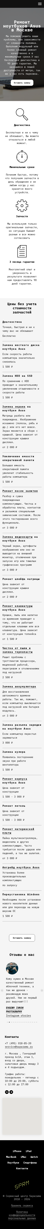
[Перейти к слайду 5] (15, 1022)
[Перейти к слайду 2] (9, 1022)
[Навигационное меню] (40, 4)
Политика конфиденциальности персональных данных (22, 1215)
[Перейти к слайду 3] (11, 1022)
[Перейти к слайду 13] (30, 1022)
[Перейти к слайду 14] (32, 1022)
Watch (34, 1157)
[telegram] (11, 1092)
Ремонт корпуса (14, 778)
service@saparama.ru (19, 1046)
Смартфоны (30, 1162)
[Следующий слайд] (41, 990)
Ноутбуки (13, 1162)
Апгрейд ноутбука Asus (21, 867)
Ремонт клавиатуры (17, 606)
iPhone (17, 1151)
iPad (28, 1151)
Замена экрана (14, 406)
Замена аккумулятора (19, 686)
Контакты (22, 1168)
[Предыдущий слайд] (2, 990)
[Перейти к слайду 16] (36, 1022)
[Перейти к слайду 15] (34, 1022)
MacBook (11, 1157)
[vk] (7, 1092)
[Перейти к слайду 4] (13, 1022)
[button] (22, 83)
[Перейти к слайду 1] (7, 1022)
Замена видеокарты (17, 536)
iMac (23, 1157)
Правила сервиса (22, 1205)
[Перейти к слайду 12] (28, 1022)
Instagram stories (18, 1015)
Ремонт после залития (20, 491)
